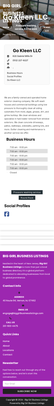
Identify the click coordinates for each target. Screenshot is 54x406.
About (6, 345)
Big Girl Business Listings (13, 13)
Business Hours (15, 73)
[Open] (49, 13)
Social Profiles (14, 76)
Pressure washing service (27, 192)
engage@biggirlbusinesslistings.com (23, 313)
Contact (7, 354)
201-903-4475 (10, 326)
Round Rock (30, 29)
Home (6, 27)
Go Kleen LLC (13, 80)
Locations (8, 350)
